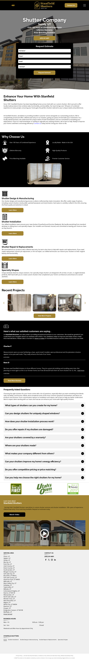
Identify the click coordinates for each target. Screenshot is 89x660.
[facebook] (45, 560)
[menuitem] (6, 639)
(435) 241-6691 (49, 556)
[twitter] (49, 560)
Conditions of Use (42, 655)
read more (80, 370)
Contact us (37, 123)
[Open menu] (84, 5)
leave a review (40, 338)
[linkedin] (55, 560)
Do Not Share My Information (30, 655)
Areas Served (8, 614)
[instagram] (52, 560)
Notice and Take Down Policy (53, 655)
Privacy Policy (19, 655)
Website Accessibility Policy (67, 655)
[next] (85, 303)
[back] (4, 303)
